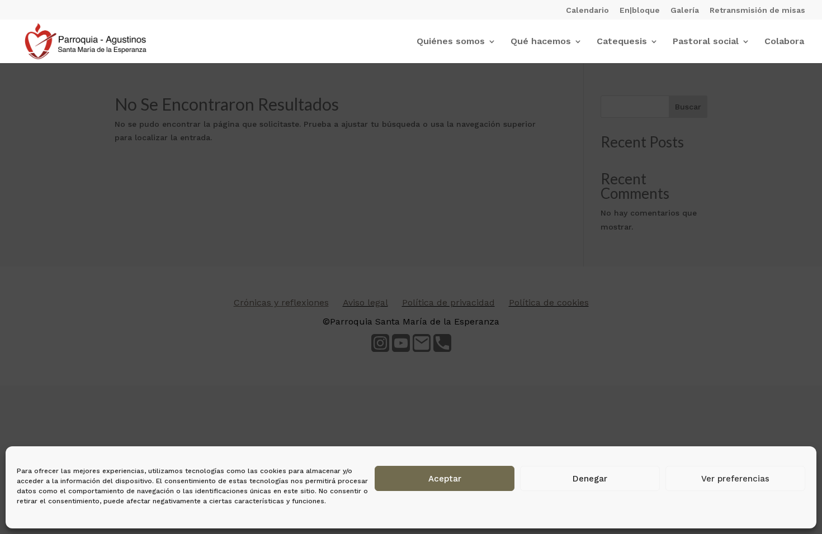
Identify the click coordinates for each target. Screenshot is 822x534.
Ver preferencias (735, 479)
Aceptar (444, 479)
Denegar (590, 479)
